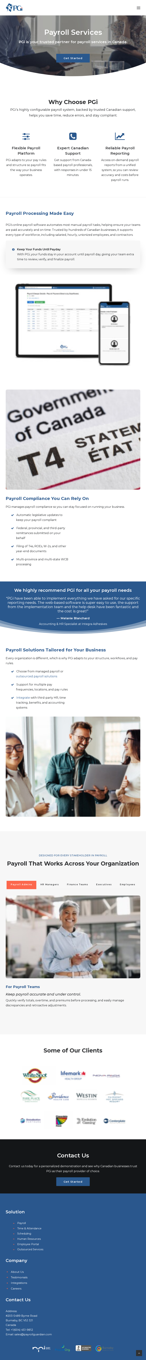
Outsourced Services (30, 1249)
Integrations (19, 1283)
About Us (17, 1272)
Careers (16, 1288)
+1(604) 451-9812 (22, 1329)
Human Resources (29, 1239)
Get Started (73, 58)
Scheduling (24, 1233)
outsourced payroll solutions (36, 676)
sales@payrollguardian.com (33, 1334)
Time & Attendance (29, 1228)
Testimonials (19, 1277)
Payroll (21, 1223)
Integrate (23, 697)
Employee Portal (28, 1244)
